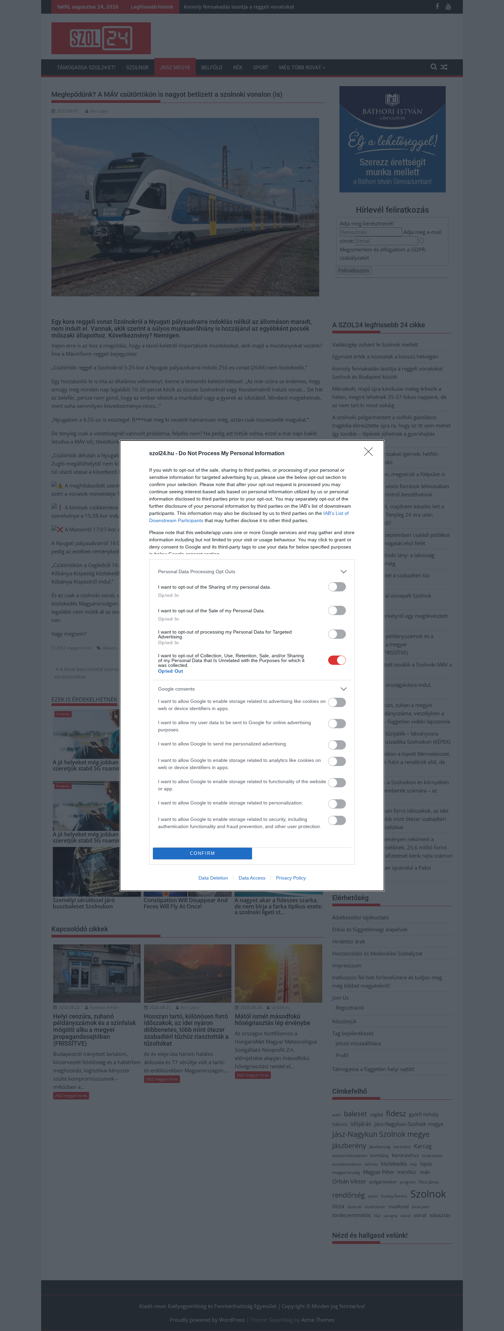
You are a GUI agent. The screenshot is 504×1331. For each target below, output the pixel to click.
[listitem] (252, 571)
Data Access (252, 878)
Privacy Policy (291, 878)
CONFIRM (202, 853)
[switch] (337, 586)
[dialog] (252, 665)
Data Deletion (213, 878)
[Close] (370, 453)
